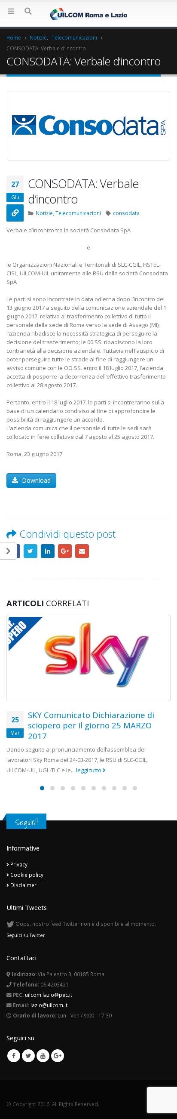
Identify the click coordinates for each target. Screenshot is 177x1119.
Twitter (30, 551)
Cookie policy (26, 874)
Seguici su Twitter (25, 935)
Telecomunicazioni (78, 213)
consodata (126, 213)
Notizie (44, 213)
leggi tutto (89, 770)
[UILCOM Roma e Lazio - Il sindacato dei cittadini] (88, 14)
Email (82, 551)
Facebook (13, 1055)
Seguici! (26, 822)
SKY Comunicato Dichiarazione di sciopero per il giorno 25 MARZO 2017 (91, 725)
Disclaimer (23, 885)
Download (35, 480)
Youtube (43, 1055)
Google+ (65, 551)
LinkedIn (48, 551)
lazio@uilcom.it (49, 1005)
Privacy (18, 864)
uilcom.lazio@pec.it (48, 994)
